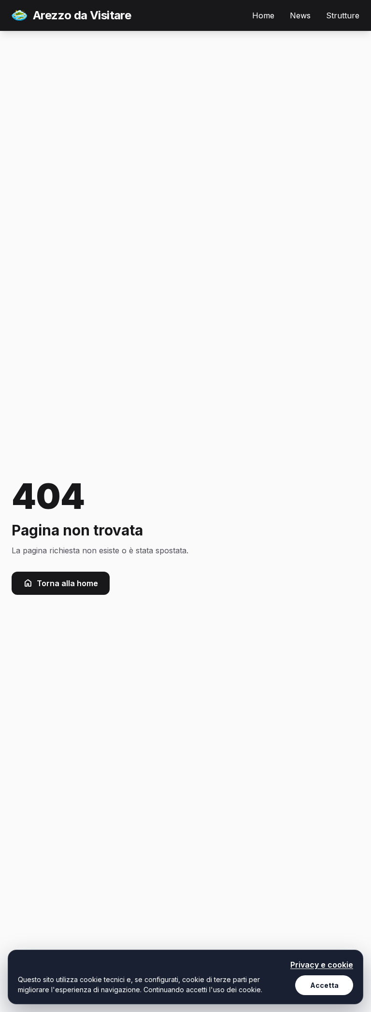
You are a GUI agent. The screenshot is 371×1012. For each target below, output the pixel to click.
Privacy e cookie (321, 965)
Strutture (342, 15)
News (300, 15)
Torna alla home (67, 583)
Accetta (324, 985)
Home (263, 15)
